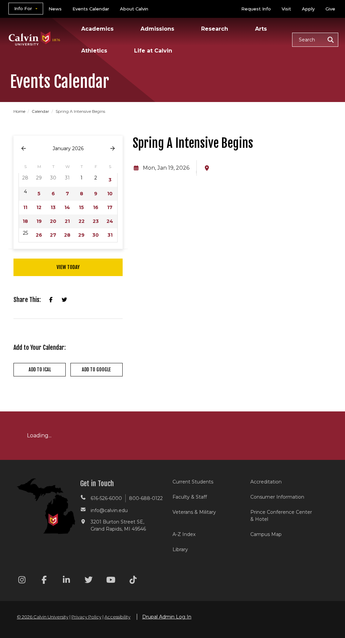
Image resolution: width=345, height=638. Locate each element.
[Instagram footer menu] (22, 581)
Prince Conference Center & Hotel (281, 515)
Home (19, 111)
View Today (68, 267)
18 (25, 221)
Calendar (41, 111)
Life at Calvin (153, 50)
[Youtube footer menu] (111, 581)
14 (67, 207)
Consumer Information (277, 497)
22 (82, 221)
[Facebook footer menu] (44, 581)
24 (109, 221)
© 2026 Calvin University (42, 616)
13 (53, 207)
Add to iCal (40, 369)
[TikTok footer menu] (133, 581)
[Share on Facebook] (51, 300)
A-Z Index (183, 534)
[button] (315, 40)
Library (180, 549)
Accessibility (117, 616)
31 (110, 235)
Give (330, 8)
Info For (23, 8)
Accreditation (266, 482)
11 (25, 207)
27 (53, 235)
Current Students (192, 482)
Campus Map (266, 534)
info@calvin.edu (109, 510)
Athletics (94, 50)
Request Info (256, 8)
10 (110, 194)
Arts (261, 29)
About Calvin (134, 8)
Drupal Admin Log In (166, 617)
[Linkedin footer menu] (66, 581)
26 (39, 235)
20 (53, 221)
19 (39, 221)
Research (214, 29)
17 (110, 207)
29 (81, 235)
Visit (286, 8)
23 (96, 221)
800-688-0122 (146, 498)
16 (95, 207)
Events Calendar (90, 8)
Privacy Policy (86, 616)
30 (95, 235)
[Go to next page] (112, 149)
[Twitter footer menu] (89, 581)
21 (67, 221)
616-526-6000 (106, 498)
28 (67, 235)
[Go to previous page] (24, 149)
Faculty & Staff (189, 497)
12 (38, 207)
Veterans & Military (194, 512)
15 (81, 207)
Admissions (157, 29)
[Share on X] (64, 300)
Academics (97, 29)
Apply (308, 8)
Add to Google (96, 369)
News (55, 8)
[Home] (34, 30)
